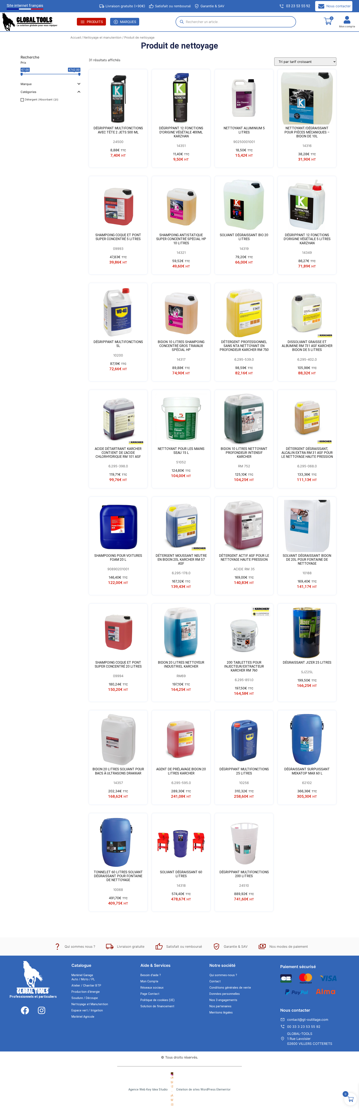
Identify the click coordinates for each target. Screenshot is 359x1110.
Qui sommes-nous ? (223, 975)
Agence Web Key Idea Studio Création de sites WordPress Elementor (179, 1089)
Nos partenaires (220, 1006)
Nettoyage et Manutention (89, 1004)
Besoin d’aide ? (150, 975)
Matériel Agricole (82, 1016)
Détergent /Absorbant (39, 99)
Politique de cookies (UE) (157, 1000)
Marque (26, 84)
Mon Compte (149, 981)
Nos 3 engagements (223, 1000)
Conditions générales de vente (230, 987)
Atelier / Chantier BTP (86, 985)
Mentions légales (221, 1012)
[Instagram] (41, 1010)
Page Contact (149, 994)
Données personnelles (224, 994)
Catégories (28, 92)
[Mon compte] (347, 20)
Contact (215, 981)
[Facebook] (25, 1010)
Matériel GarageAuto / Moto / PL (83, 977)
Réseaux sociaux (152, 987)
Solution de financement (157, 1006)
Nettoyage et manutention (103, 37)
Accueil (75, 37)
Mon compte (347, 26)
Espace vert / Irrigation (87, 1010)
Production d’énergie (85, 992)
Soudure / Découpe (84, 998)
